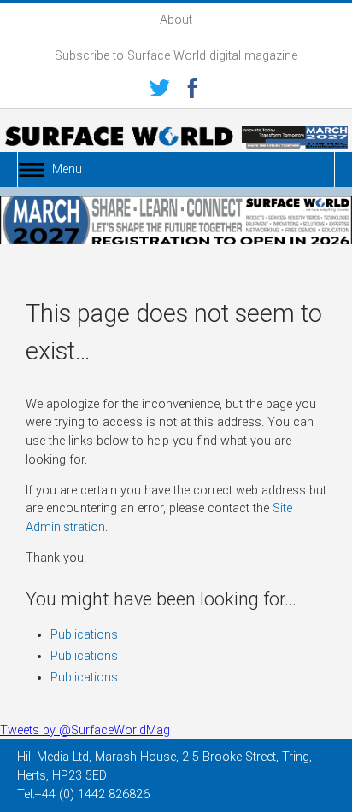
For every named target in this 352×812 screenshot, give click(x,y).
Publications (84, 635)
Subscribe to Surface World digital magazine (176, 56)
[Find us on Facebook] (192, 90)
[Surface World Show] (118, 139)
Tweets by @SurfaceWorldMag (85, 730)
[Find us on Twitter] (159, 90)
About (176, 20)
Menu (67, 169)
